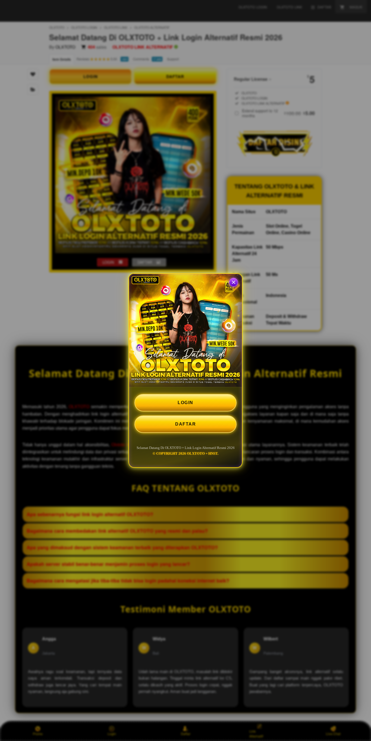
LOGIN (185, 402)
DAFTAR (185, 424)
